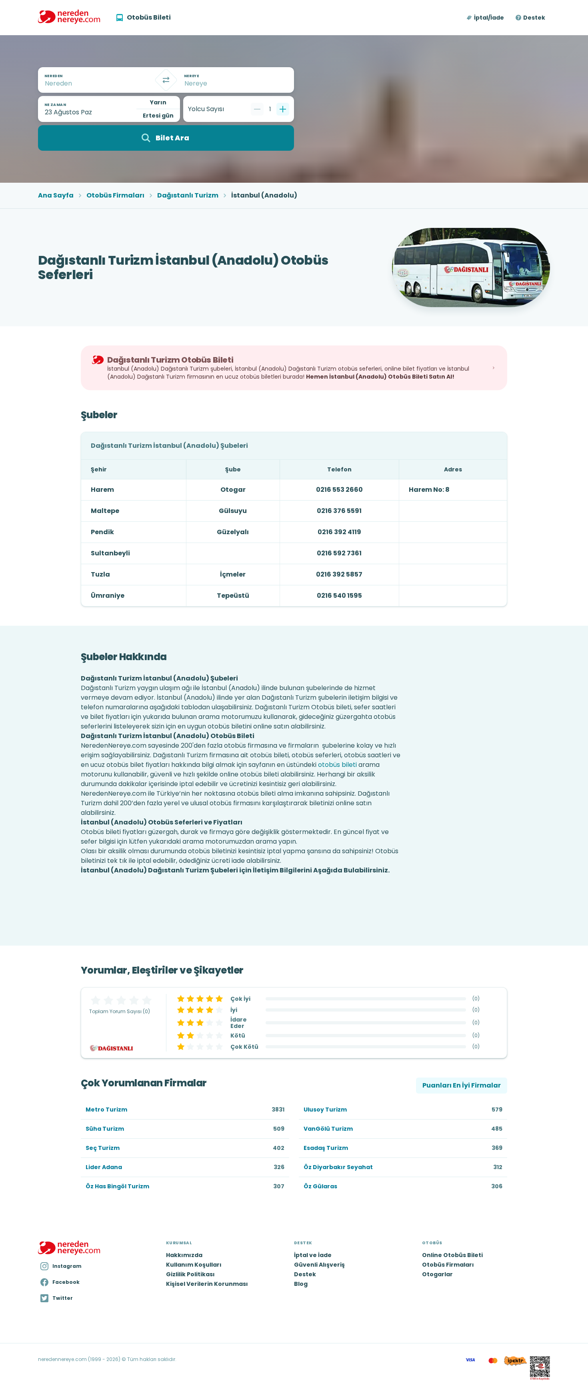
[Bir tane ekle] (282, 109)
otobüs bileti (337, 764)
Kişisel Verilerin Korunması (207, 1284)
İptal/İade (489, 17)
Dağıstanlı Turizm (187, 196)
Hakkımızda (184, 1255)
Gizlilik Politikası (190, 1274)
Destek (534, 17)
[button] (486, 17)
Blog (301, 1284)
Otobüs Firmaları (115, 196)
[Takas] (166, 80)
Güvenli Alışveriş (319, 1265)
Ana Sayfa (56, 196)
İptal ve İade (313, 1255)
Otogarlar (437, 1274)
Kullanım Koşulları (194, 1265)
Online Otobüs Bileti (452, 1255)
